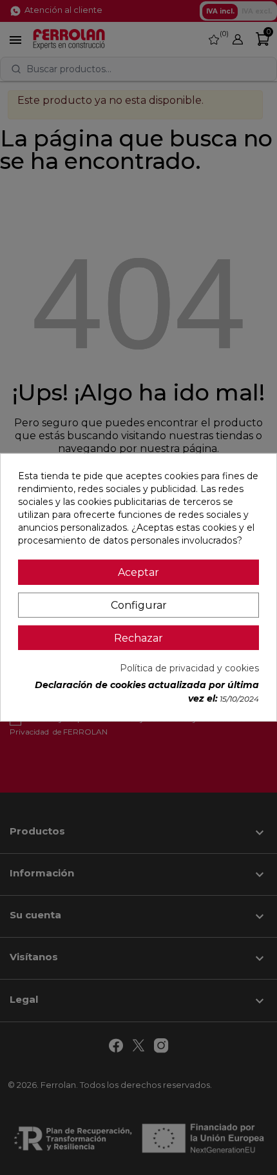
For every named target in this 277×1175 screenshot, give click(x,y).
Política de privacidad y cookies (189, 668)
